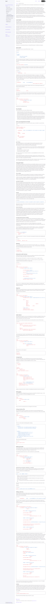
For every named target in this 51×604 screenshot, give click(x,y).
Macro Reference (8, 29)
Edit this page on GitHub (18, 602)
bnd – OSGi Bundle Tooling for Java (9, 5)
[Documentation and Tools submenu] (14, 18)
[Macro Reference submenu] (14, 29)
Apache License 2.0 (34, 600)
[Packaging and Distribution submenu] (14, 17)
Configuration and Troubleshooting (8, 21)
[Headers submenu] (14, 24)
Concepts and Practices (9, 8)
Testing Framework (9, 14)
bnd (6, 1)
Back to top (18, 599)
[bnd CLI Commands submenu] (14, 32)
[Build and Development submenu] (14, 9)
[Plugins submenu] (14, 34)
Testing (7, 13)
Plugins (7, 34)
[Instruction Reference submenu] (14, 27)
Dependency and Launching (8, 11)
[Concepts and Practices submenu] (14, 8)
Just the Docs (10, 602)
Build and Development (9, 9)
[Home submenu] (14, 5)
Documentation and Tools (9, 18)
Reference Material (8, 19)
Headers (7, 24)
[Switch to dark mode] (45, 1)
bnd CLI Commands (8, 32)
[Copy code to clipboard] (44, 51)
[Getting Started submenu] (14, 7)
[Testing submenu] (14, 13)
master (43, 1)
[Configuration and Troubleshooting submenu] (14, 21)
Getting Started (8, 7)
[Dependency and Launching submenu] (14, 11)
